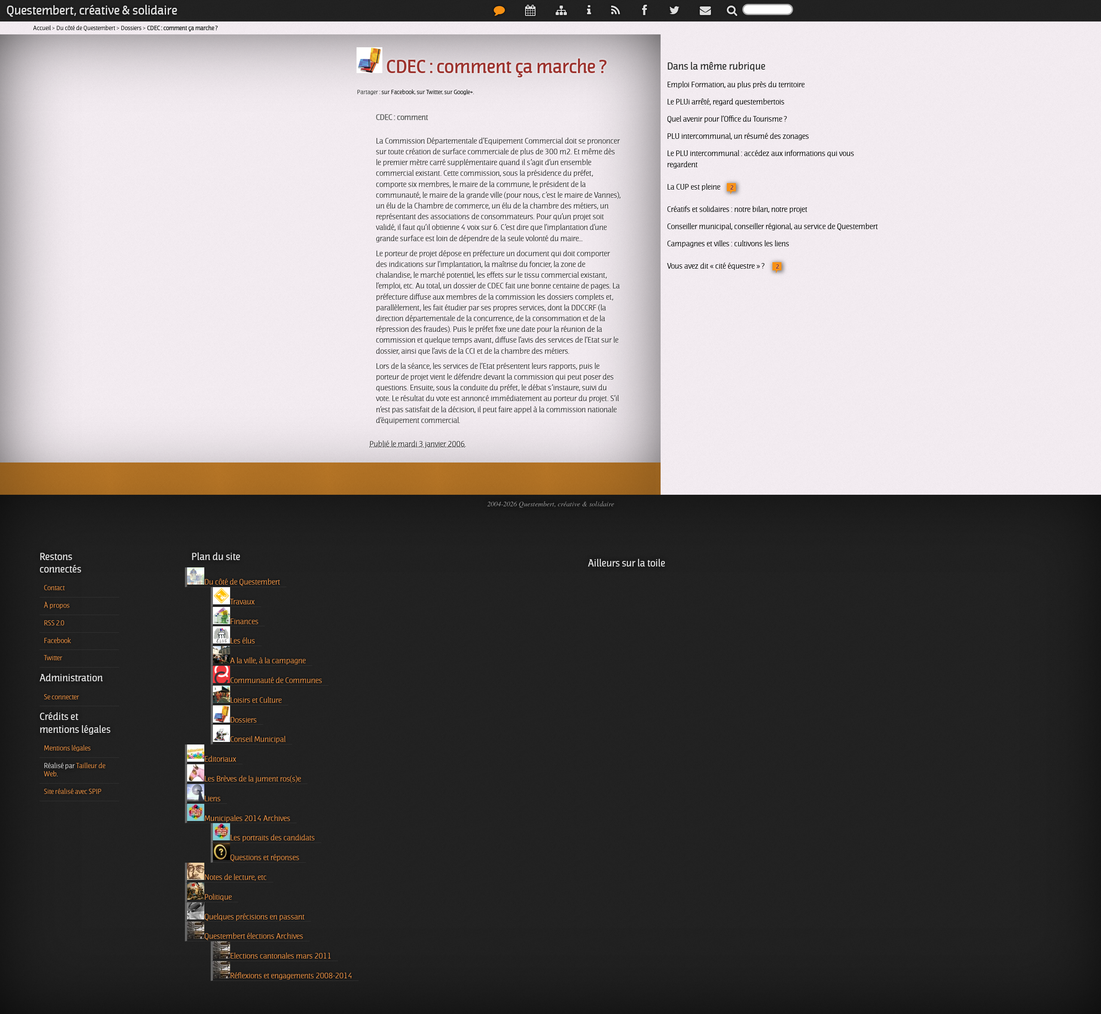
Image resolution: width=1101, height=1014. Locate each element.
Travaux (242, 601)
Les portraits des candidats (272, 837)
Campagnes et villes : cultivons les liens (728, 243)
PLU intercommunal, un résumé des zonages (738, 136)
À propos (57, 606)
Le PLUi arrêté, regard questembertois (725, 102)
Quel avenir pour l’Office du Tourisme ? (727, 119)
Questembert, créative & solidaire (91, 10)
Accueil (42, 28)
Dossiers (131, 28)
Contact (54, 588)
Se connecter (61, 697)
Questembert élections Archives (253, 936)
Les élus (242, 641)
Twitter (53, 658)
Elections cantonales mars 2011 (281, 956)
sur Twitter (429, 92)
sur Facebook (398, 92)
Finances (244, 621)
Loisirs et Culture (256, 700)
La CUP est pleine (693, 187)
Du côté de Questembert (85, 28)
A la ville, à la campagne (268, 660)
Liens (212, 798)
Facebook (57, 641)
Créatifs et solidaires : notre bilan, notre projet (737, 209)
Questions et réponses (264, 857)
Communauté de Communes (276, 680)
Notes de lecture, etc (235, 877)
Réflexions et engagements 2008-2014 (291, 975)
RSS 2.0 (54, 623)
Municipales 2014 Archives (247, 818)
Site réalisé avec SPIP (72, 792)
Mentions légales (67, 748)
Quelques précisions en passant (254, 917)
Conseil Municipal (258, 739)
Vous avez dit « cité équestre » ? (716, 266)
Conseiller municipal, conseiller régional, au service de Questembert (772, 226)
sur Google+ (458, 92)
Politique (218, 897)
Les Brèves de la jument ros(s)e (252, 779)
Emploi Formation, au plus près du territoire (736, 84)
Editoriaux (220, 759)
